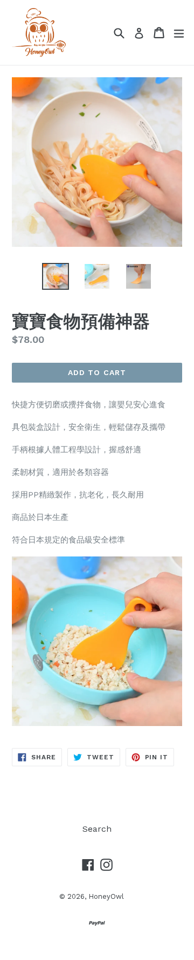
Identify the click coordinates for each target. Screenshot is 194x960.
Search (97, 829)
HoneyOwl (106, 896)
